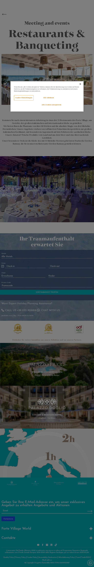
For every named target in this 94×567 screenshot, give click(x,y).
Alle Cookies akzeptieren (51, 105)
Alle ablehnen (48, 98)
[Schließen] (80, 84)
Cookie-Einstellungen (23, 98)
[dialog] (47, 96)
